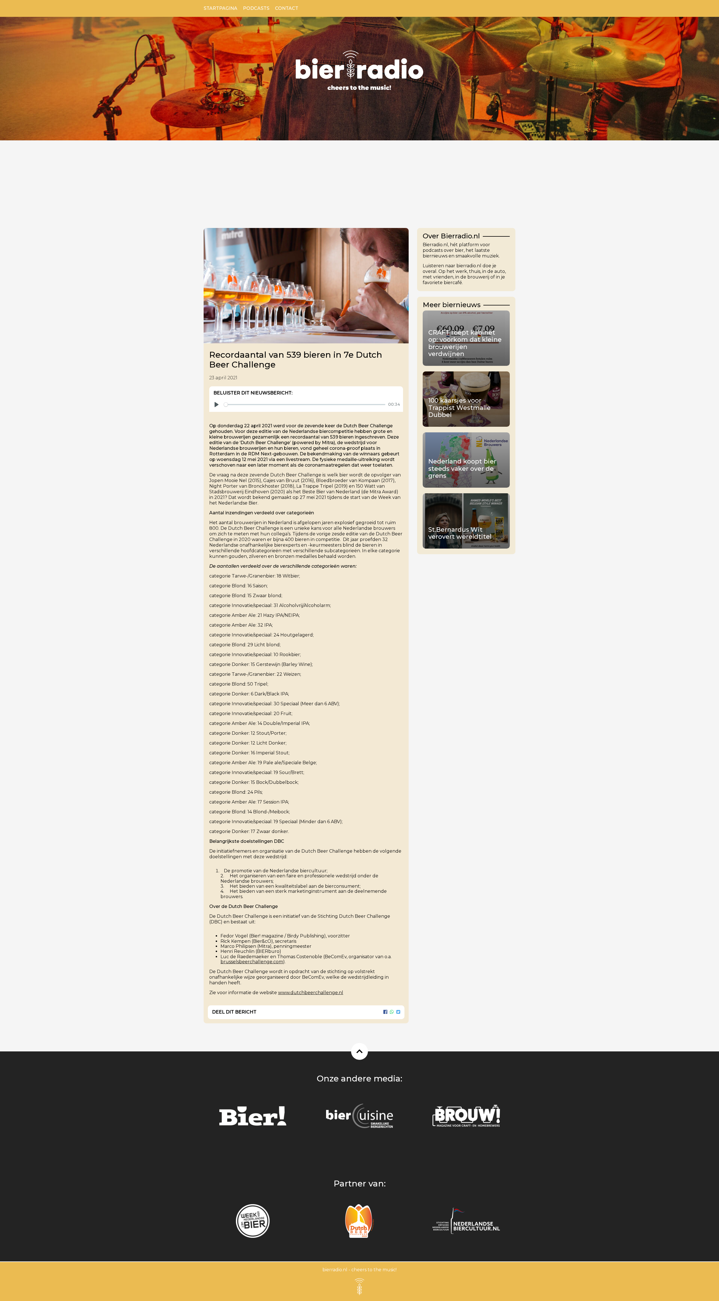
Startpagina (220, 8)
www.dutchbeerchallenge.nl (310, 992)
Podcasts (256, 8)
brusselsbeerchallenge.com (251, 961)
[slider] (304, 404)
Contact (286, 8)
